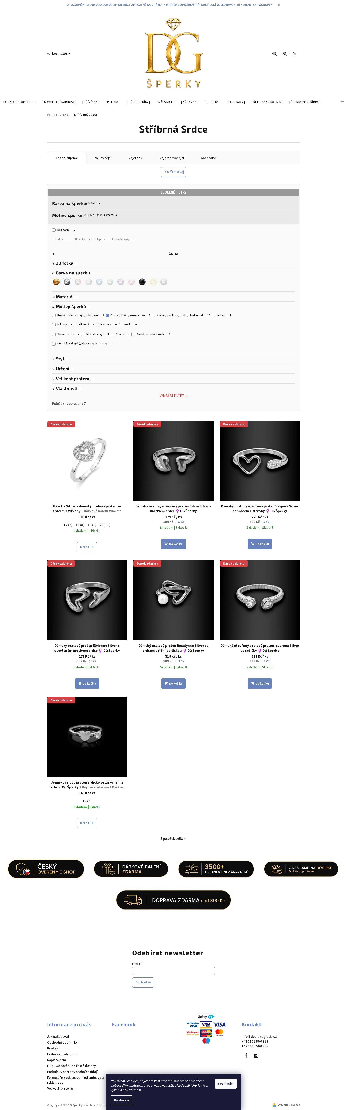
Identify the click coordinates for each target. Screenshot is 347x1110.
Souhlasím (226, 1083)
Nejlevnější (103, 158)
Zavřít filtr (171, 172)
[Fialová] (121, 282)
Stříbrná (95, 203)
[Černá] (142, 282)
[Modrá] (99, 282)
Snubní (123, 334)
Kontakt (53, 1048)
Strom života (68, 334)
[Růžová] (131, 282)
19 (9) (92, 525)
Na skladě (66, 230)
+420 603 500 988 (255, 1041)
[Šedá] (164, 282)
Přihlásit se (143, 982)
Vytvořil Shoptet (289, 1105)
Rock (130, 325)
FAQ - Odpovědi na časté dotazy (71, 1066)
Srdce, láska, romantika (102, 215)
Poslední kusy (123, 239)
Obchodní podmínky (62, 1042)
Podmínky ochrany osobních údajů (73, 1072)
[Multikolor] (78, 282)
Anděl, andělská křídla (153, 334)
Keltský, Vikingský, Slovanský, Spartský (84, 344)
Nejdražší (135, 158)
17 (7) (68, 525)
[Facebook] (246, 1055)
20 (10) (105, 525)
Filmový (86, 325)
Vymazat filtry (172, 395)
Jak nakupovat (58, 1036)
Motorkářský (97, 334)
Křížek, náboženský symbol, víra (80, 315)
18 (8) (80, 525)
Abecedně (208, 158)
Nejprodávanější (171, 158)
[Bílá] (88, 282)
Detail (84, 547)
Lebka (224, 315)
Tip (101, 239)
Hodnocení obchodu (62, 1054)
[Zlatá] (56, 282)
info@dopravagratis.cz (259, 1036)
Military (64, 325)
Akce (62, 239)
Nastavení (121, 1100)
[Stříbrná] (67, 282)
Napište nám (56, 1060)
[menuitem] (19, 102)
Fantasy (109, 325)
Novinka (82, 239)
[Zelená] (110, 282)
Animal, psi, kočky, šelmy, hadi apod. (183, 315)
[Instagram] (256, 1055)
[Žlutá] (153, 282)
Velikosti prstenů (60, 1088)
